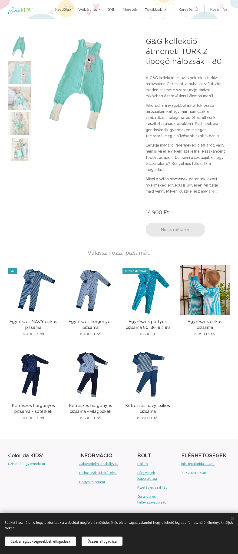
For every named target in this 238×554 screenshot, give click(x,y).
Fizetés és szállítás (152, 487)
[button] (188, 9)
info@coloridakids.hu (198, 464)
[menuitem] (64, 9)
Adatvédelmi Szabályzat (98, 464)
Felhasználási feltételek (98, 473)
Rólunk (142, 464)
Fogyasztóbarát (92, 482)
